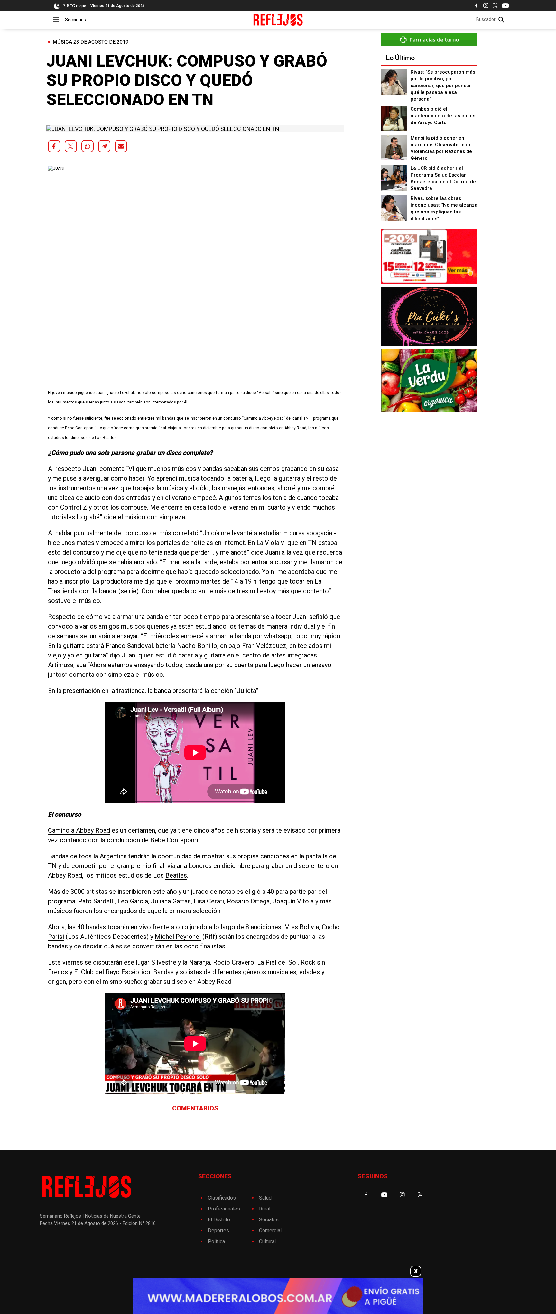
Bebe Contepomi (80, 428)
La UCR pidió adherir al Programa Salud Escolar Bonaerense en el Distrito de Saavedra (443, 178)
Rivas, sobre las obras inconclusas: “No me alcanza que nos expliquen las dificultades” (444, 208)
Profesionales (224, 1209)
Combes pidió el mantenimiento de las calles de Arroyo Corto (443, 115)
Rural (264, 1209)
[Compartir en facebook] (54, 146)
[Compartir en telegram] (104, 146)
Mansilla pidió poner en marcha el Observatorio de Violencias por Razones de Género (441, 148)
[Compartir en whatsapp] (87, 146)
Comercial (270, 1231)
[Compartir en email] (121, 146)
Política (216, 1241)
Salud (265, 1198)
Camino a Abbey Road (264, 418)
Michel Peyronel (178, 936)
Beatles (109, 437)
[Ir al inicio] (278, 20)
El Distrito (219, 1220)
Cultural (267, 1241)
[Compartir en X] (71, 146)
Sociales (269, 1220)
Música (62, 42)
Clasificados (222, 1198)
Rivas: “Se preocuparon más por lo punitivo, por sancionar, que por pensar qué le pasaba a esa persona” (443, 85)
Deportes (218, 1231)
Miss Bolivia (301, 927)
